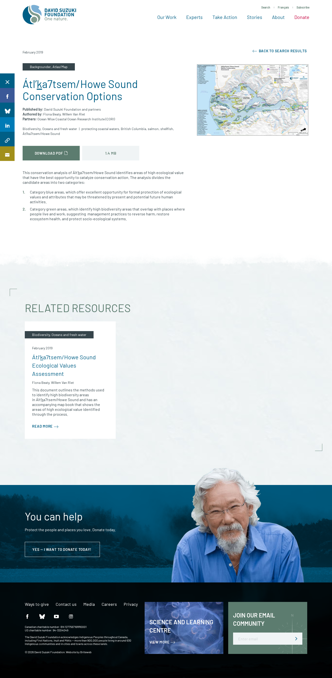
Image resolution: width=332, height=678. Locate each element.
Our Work (166, 17)
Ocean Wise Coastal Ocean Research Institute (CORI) (76, 119)
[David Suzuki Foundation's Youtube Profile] (56, 616)
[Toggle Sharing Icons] (7, 80)
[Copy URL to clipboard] (7, 139)
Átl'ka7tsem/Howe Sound (41, 134)
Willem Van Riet (73, 114)
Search (265, 7)
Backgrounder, (41, 67)
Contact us (66, 604)
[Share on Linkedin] (7, 124)
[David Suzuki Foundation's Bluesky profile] (41, 616)
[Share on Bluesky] (7, 110)
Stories (254, 17)
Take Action (224, 17)
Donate (301, 17)
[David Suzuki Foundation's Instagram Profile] (71, 616)
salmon (153, 129)
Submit (296, 639)
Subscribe (303, 7)
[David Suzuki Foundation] (49, 15)
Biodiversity (32, 129)
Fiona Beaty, (52, 114)
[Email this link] (7, 153)
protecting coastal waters (100, 129)
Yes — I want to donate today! (62, 549)
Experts (194, 17)
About (278, 17)
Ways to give (37, 604)
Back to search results (282, 51)
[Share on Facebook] (7, 95)
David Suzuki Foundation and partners (72, 109)
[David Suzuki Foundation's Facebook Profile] (27, 616)
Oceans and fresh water (59, 129)
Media (89, 604)
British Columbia (133, 129)
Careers (109, 604)
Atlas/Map (60, 67)
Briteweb (86, 652)
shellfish (166, 129)
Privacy (131, 604)
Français (283, 7)
